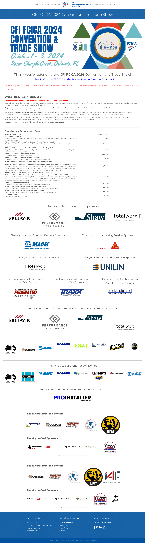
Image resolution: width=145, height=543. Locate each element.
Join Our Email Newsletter (102, 522)
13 (78, 507)
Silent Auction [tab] (128, 86)
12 (76, 507)
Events (101, 4)
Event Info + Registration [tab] (13, 86)
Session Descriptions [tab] (41, 86)
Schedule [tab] (28, 86)
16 (83, 507)
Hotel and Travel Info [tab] (12, 90)
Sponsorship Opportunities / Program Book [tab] (92, 86)
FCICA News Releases (66, 522)
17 (85, 507)
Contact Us (62, 531)
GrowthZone (93, 540)
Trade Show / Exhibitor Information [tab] (63, 86)
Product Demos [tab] (115, 86)
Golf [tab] (137, 86)
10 (73, 507)
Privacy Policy (63, 528)
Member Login (110, 4)
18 (86, 507)
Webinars (94, 4)
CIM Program (56, 4)
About (47, 4)
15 (81, 507)
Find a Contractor (37, 4)
